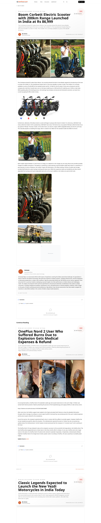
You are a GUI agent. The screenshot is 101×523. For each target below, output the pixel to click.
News (41, 1)
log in (24, 303)
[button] (39, 107)
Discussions (47, 1)
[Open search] (64, 2)
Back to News (21, 5)
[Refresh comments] (82, 300)
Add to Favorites (78, 13)
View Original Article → (80, 469)
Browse (35, 1)
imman (25, 33)
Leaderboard (53, 1)
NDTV (27, 439)
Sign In (82, 1)
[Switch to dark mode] (67, 2)
